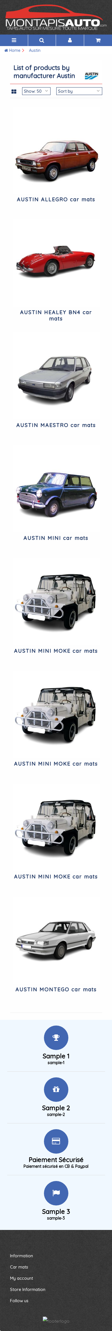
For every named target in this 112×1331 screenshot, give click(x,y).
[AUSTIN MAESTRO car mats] (56, 375)
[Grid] (13, 91)
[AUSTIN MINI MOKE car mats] (56, 601)
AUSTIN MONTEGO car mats (56, 989)
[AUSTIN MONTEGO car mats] (56, 940)
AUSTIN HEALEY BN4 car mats (56, 315)
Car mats (19, 1267)
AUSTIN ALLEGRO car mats (56, 199)
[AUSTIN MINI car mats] (56, 488)
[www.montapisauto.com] (56, 17)
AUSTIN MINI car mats (56, 538)
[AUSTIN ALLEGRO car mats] (56, 150)
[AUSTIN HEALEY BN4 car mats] (56, 263)
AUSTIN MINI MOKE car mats (56, 651)
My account (21, 1278)
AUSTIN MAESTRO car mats (56, 425)
